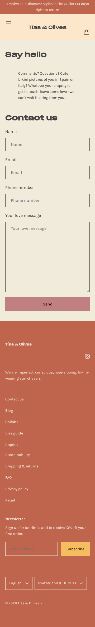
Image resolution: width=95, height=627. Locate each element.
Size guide (14, 433)
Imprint (11, 444)
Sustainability (17, 455)
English (15, 583)
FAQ (8, 477)
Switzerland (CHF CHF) (57, 583)
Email (10, 159)
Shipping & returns (22, 466)
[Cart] (86, 32)
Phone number (19, 187)
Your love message (23, 215)
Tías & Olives (28, 603)
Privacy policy (16, 489)
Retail (10, 500)
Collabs (11, 422)
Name (11, 131)
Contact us (14, 399)
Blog (9, 410)
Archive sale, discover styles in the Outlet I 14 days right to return (47, 7)
